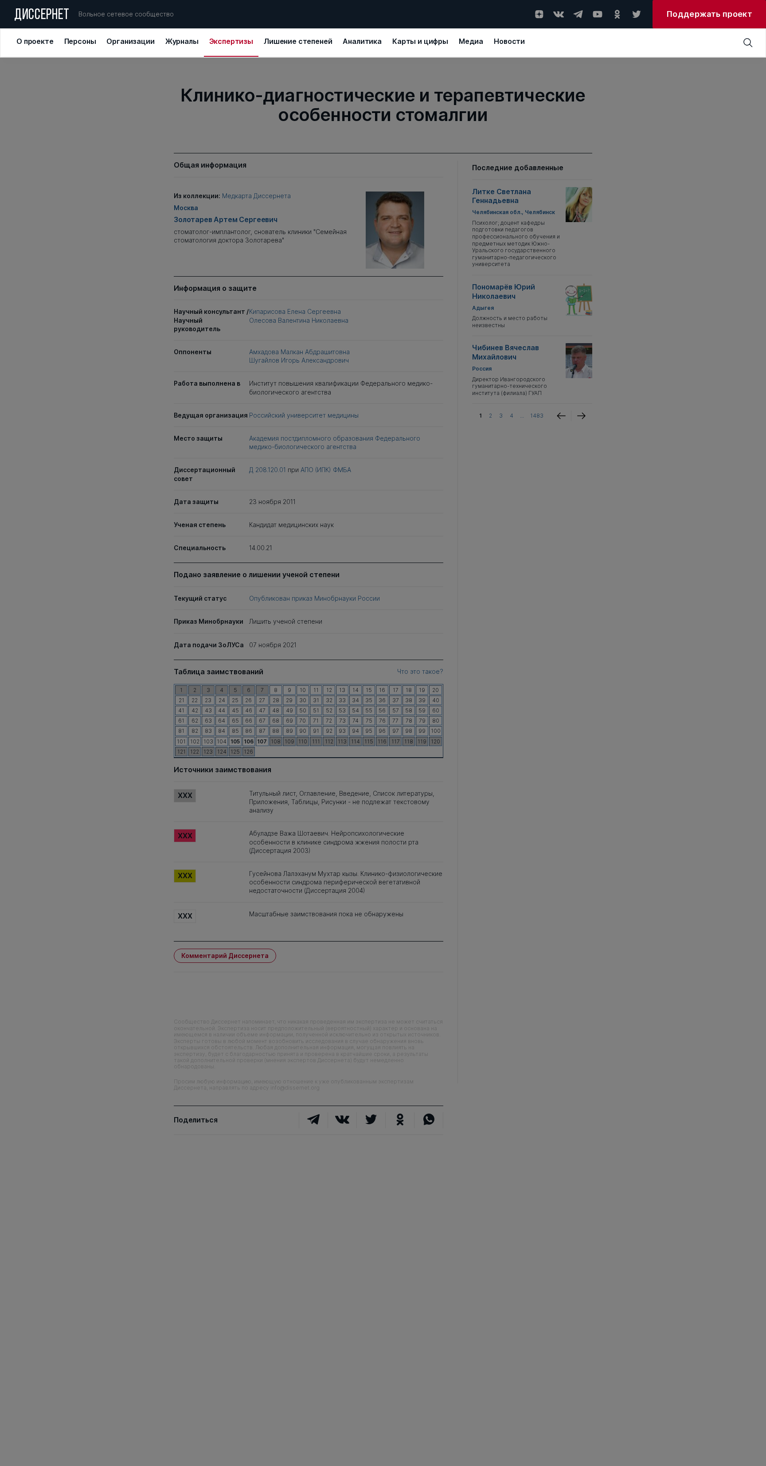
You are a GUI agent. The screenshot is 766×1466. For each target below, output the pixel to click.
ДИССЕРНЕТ (42, 15)
